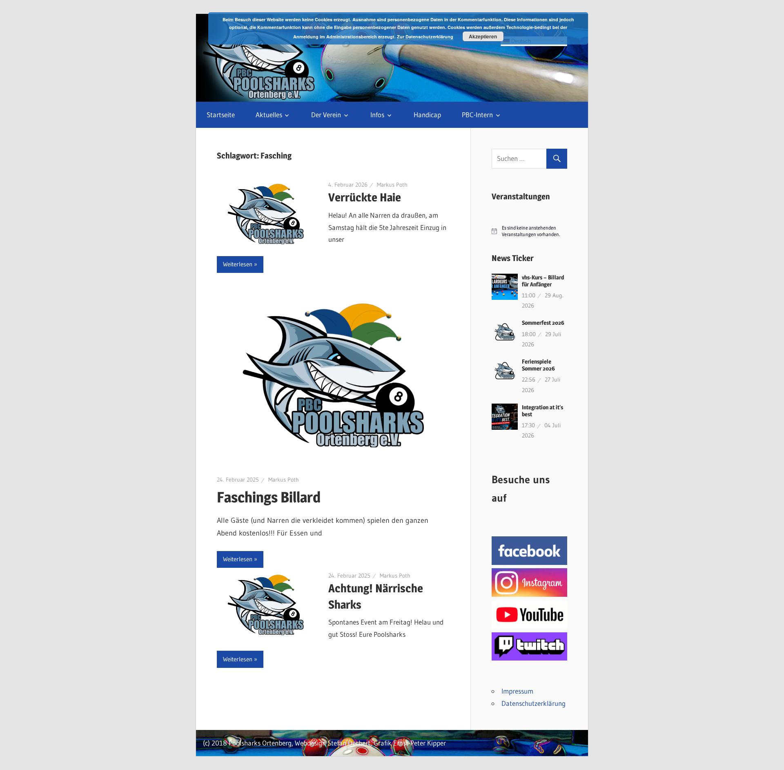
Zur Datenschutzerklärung (425, 36)
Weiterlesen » (240, 264)
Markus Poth (392, 184)
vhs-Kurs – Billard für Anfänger (543, 281)
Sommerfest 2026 (543, 322)
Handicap (427, 114)
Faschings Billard (269, 497)
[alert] (529, 231)
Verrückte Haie (364, 197)
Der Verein (326, 114)
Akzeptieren (483, 36)
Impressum (517, 691)
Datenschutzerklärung (533, 703)
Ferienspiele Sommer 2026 (538, 365)
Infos (377, 114)
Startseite (221, 114)
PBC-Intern (477, 114)
